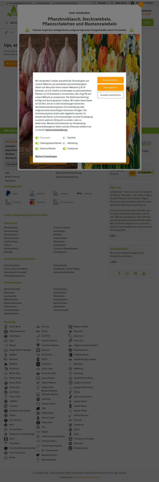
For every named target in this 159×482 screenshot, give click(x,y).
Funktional (73, 148)
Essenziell (45, 137)
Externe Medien (48, 148)
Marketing (73, 143)
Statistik (71, 137)
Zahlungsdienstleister (51, 143)
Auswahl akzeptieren (110, 95)
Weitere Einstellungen (46, 156)
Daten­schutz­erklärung (56, 130)
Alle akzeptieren (110, 80)
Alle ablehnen (110, 87)
